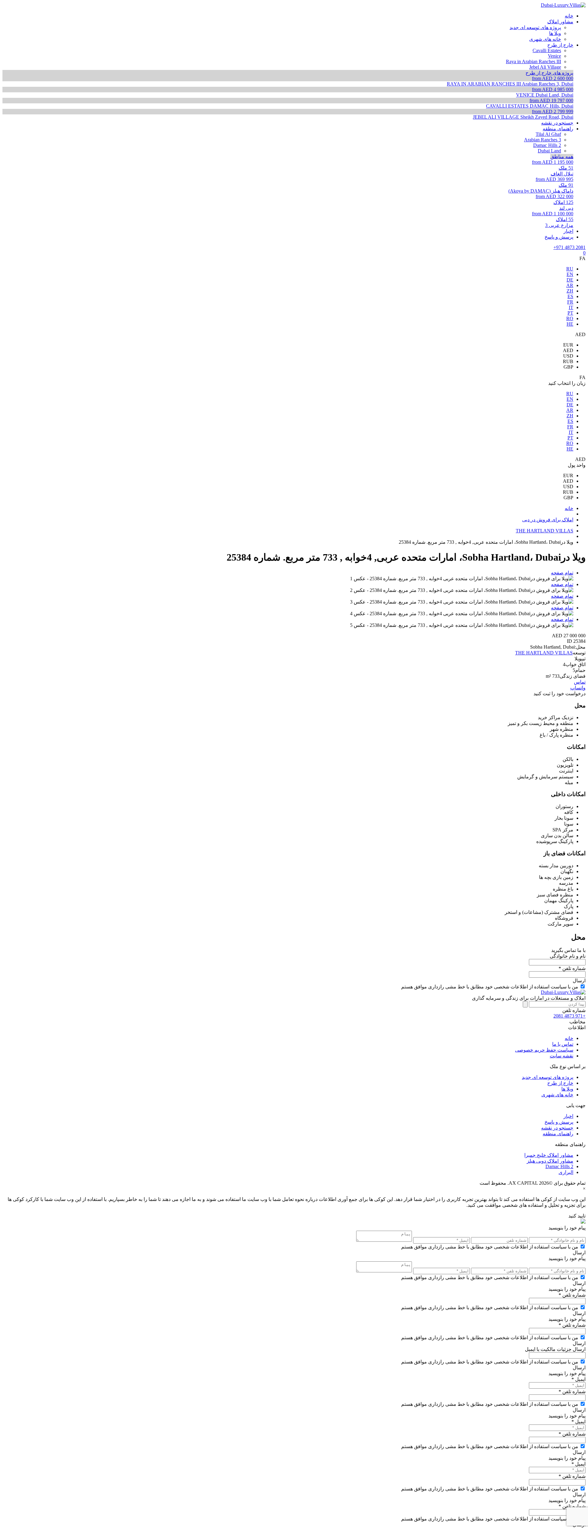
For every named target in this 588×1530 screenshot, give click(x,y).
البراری (566, 1172)
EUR (568, 344)
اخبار (568, 1116)
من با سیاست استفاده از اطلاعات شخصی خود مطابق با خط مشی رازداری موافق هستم (489, 986)
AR (569, 285)
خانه (569, 1038)
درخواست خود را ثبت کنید (559, 693)
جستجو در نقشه (557, 1127)
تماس (580, 681)
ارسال (579, 980)
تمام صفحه (562, 572)
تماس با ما (562, 1044)
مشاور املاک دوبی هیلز (550, 1161)
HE (570, 324)
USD (568, 356)
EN (570, 274)
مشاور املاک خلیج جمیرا (548, 1155)
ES (570, 296)
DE (570, 279)
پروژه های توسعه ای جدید (547, 1077)
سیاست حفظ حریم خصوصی (544, 1050)
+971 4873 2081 (569, 247)
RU (569, 268)
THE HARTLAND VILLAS (544, 652)
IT (571, 307)
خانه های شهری (557, 1094)
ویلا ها (567, 1088)
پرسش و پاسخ (559, 1122)
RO (569, 318)
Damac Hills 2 (559, 1166)
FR (570, 302)
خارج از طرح (560, 1083)
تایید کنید (577, 1215)
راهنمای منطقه (558, 1133)
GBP (568, 367)
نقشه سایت (561, 1055)
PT (570, 313)
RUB (568, 361)
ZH (570, 290)
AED (568, 350)
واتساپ (578, 687)
